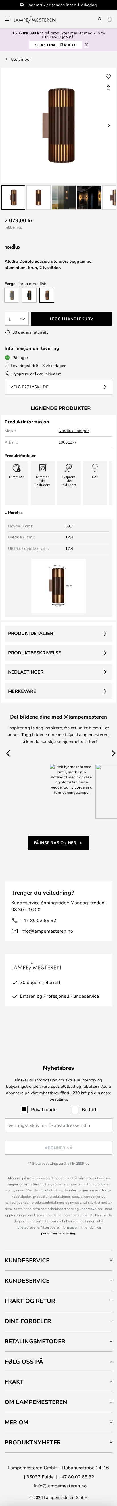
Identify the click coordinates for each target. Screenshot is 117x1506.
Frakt (14, 1381)
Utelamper (21, 59)
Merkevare (22, 691)
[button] (13, 197)
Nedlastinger (25, 672)
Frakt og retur (30, 1301)
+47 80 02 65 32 (38, 920)
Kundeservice (27, 1260)
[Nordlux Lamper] (41, 246)
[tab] (58, 1260)
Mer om (16, 1422)
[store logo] (38, 19)
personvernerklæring (58, 1233)
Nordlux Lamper (73, 430)
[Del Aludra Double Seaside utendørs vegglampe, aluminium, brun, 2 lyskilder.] (108, 87)
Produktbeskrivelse (34, 653)
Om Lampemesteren (36, 1402)
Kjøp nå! (67, 37)
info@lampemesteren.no (46, 931)
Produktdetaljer (30, 633)
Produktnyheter (33, 1442)
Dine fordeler (28, 1321)
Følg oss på (24, 1361)
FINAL (55, 44)
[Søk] (100, 19)
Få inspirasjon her (55, 842)
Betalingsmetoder (35, 1341)
